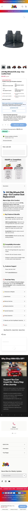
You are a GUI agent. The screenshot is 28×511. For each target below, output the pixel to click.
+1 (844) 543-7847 (14, 428)
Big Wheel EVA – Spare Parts (11, 330)
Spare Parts (22, 330)
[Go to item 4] (19, 67)
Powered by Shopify (19, 495)
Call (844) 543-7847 (14, 107)
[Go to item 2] (9, 67)
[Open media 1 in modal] (24, 17)
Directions (14, 110)
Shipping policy (14, 499)
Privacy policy (4, 497)
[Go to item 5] (25, 67)
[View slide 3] (15, 433)
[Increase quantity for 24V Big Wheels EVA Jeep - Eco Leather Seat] (7, 125)
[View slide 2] (14, 433)
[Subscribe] (24, 475)
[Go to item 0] (3, 67)
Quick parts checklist (6, 99)
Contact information (22, 497)
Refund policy (10, 497)
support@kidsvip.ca (12, 272)
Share (4, 334)
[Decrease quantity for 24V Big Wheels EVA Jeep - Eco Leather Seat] (2, 125)
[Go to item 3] (14, 67)
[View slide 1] (12, 433)
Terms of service (16, 497)
